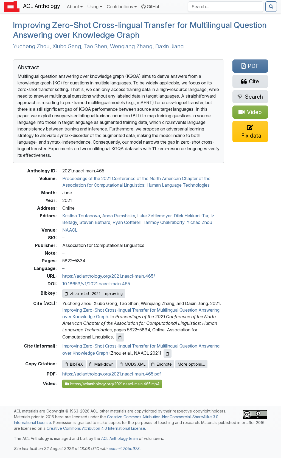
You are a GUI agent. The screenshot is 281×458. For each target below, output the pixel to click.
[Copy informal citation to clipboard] (168, 353)
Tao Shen (95, 46)
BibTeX (76, 364)
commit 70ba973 (124, 448)
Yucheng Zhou (31, 46)
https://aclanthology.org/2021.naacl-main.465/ (108, 276)
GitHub (154, 6)
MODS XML (135, 364)
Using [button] (93, 6)
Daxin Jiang (169, 46)
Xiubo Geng (66, 46)
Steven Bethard (94, 222)
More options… (191, 364)
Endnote (164, 364)
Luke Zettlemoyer (154, 215)
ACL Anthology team (119, 438)
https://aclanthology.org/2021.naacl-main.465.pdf (111, 374)
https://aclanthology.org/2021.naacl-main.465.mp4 (114, 384)
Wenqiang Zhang (131, 46)
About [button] (73, 6)
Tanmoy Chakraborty (163, 222)
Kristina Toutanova (81, 215)
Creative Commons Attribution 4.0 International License (96, 428)
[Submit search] (271, 6)
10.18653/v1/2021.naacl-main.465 (96, 283)
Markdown (104, 364)
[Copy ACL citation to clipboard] (120, 337)
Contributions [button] (120, 6)
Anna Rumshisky (118, 215)
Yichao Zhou (199, 222)
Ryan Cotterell (126, 222)
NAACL (69, 230)
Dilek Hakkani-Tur (191, 215)
